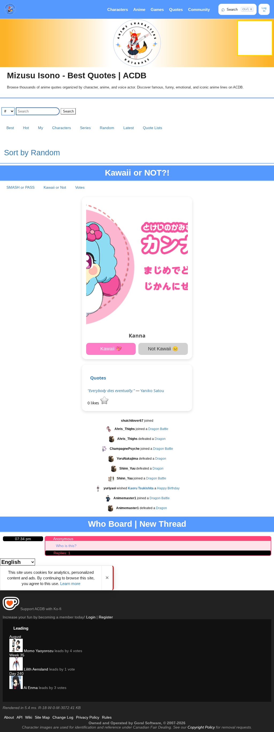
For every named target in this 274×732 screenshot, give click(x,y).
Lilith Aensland (35, 669)
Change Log (62, 717)
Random (107, 128)
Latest (128, 128)
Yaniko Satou (152, 390)
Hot (26, 128)
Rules (107, 717)
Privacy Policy (87, 717)
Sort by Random (32, 152)
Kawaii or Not (55, 187)
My (40, 128)
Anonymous (63, 539)
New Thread (162, 524)
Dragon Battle (158, 429)
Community (199, 9)
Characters (117, 9)
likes (93, 402)
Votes (80, 187)
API (19, 717)
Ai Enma (30, 687)
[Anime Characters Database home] (10, 9)
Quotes (176, 9)
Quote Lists (152, 128)
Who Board (110, 524)
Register (106, 617)
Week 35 (16, 655)
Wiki (28, 717)
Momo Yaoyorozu (38, 651)
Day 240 (16, 673)
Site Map (42, 717)
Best (10, 128)
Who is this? (66, 546)
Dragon (160, 439)
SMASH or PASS (20, 187)
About (9, 717)
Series (85, 128)
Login (91, 617)
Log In (264, 9)
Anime (139, 9)
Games (157, 9)
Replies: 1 (62, 553)
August (15, 636)
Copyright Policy (201, 727)
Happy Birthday (168, 488)
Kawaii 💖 (111, 348)
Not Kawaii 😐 (163, 348)
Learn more (70, 583)
